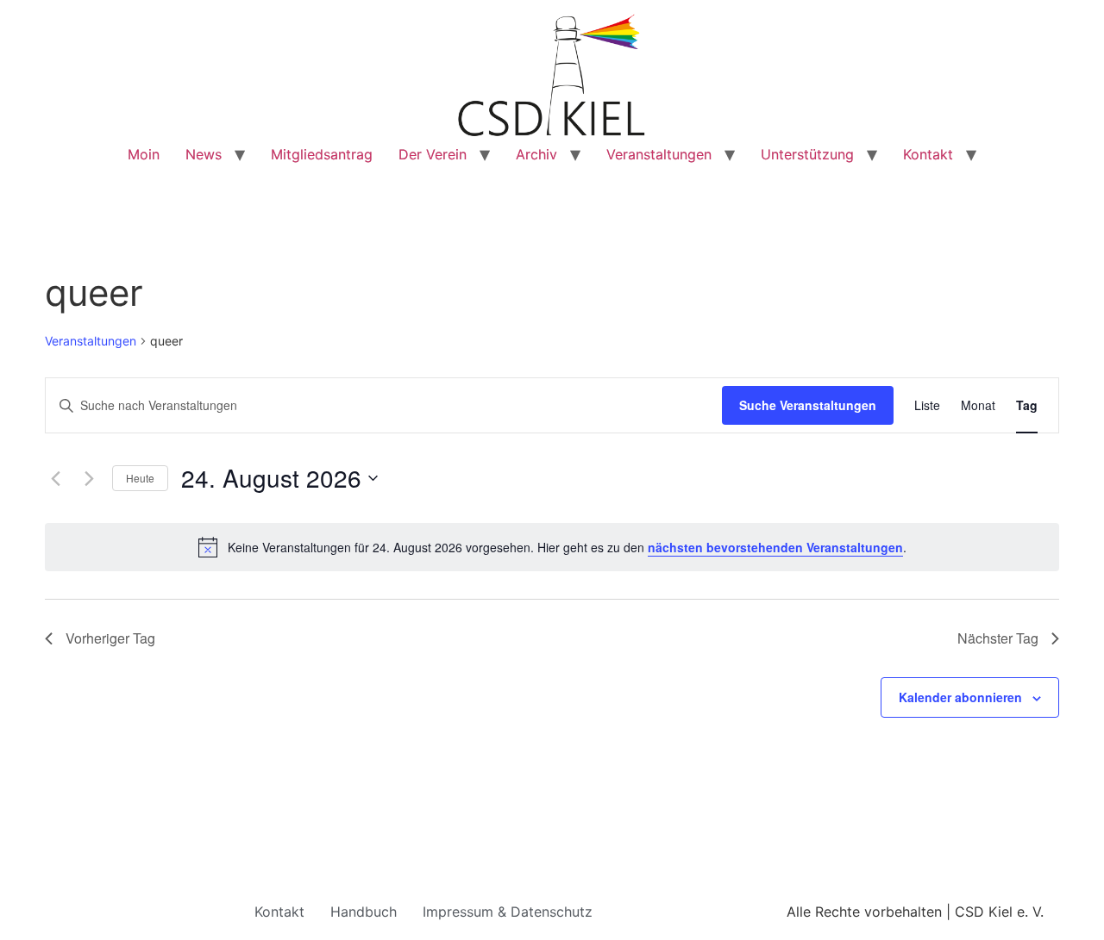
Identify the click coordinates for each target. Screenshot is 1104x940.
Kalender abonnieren (960, 697)
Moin (144, 154)
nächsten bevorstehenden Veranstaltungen (775, 547)
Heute (140, 477)
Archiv (536, 154)
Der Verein (432, 154)
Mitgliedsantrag (322, 154)
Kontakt (928, 154)
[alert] (552, 547)
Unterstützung (807, 154)
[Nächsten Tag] (88, 478)
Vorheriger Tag (110, 638)
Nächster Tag (997, 638)
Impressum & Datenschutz (508, 911)
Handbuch (363, 911)
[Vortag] (55, 478)
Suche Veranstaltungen (807, 405)
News (203, 154)
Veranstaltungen (659, 154)
